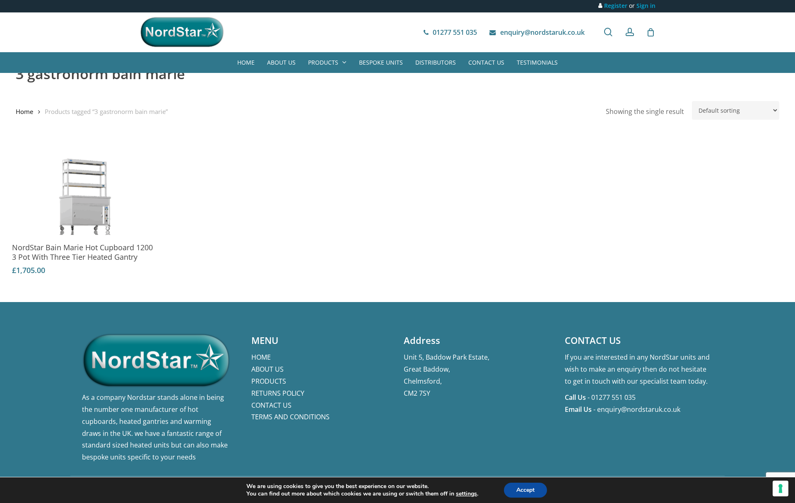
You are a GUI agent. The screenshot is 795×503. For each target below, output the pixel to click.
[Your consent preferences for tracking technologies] (780, 488)
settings (466, 494)
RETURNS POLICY (277, 393)
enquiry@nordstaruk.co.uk (638, 409)
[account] (630, 32)
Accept (525, 490)
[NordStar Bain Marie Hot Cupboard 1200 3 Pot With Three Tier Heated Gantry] (84, 194)
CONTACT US (271, 405)
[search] (608, 32)
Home (24, 111)
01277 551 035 (613, 397)
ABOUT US (267, 369)
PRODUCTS (268, 381)
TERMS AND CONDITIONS (290, 416)
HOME (261, 357)
